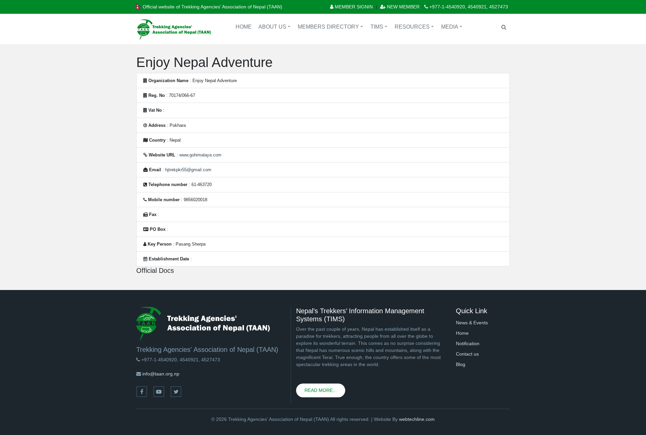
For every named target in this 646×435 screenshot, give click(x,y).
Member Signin (353, 6)
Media (452, 28)
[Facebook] (141, 391)
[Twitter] (176, 391)
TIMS (379, 28)
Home (244, 27)
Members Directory (331, 28)
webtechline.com (417, 419)
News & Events (472, 322)
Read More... (320, 390)
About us (275, 28)
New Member (403, 6)
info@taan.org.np (160, 373)
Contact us (467, 354)
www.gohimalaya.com (200, 154)
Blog (460, 364)
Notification (467, 343)
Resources (415, 28)
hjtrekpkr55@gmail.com (188, 169)
